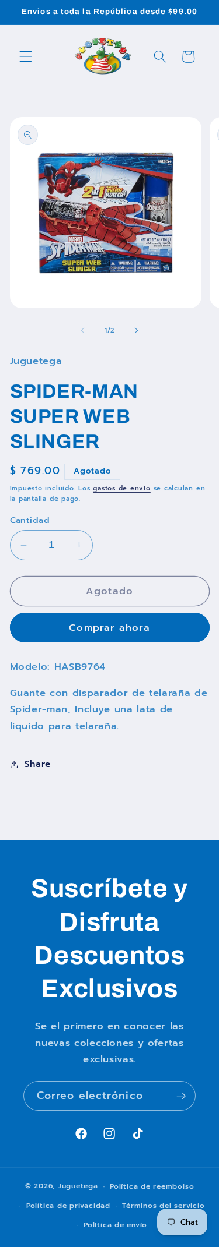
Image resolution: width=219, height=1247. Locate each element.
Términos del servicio (163, 1205)
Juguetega (78, 1186)
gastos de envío (122, 488)
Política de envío (115, 1225)
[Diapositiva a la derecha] (137, 331)
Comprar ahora (109, 627)
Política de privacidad (68, 1205)
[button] (26, 56)
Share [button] (38, 764)
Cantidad (30, 520)
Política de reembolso (152, 1186)
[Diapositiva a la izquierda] (82, 331)
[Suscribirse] (181, 1096)
